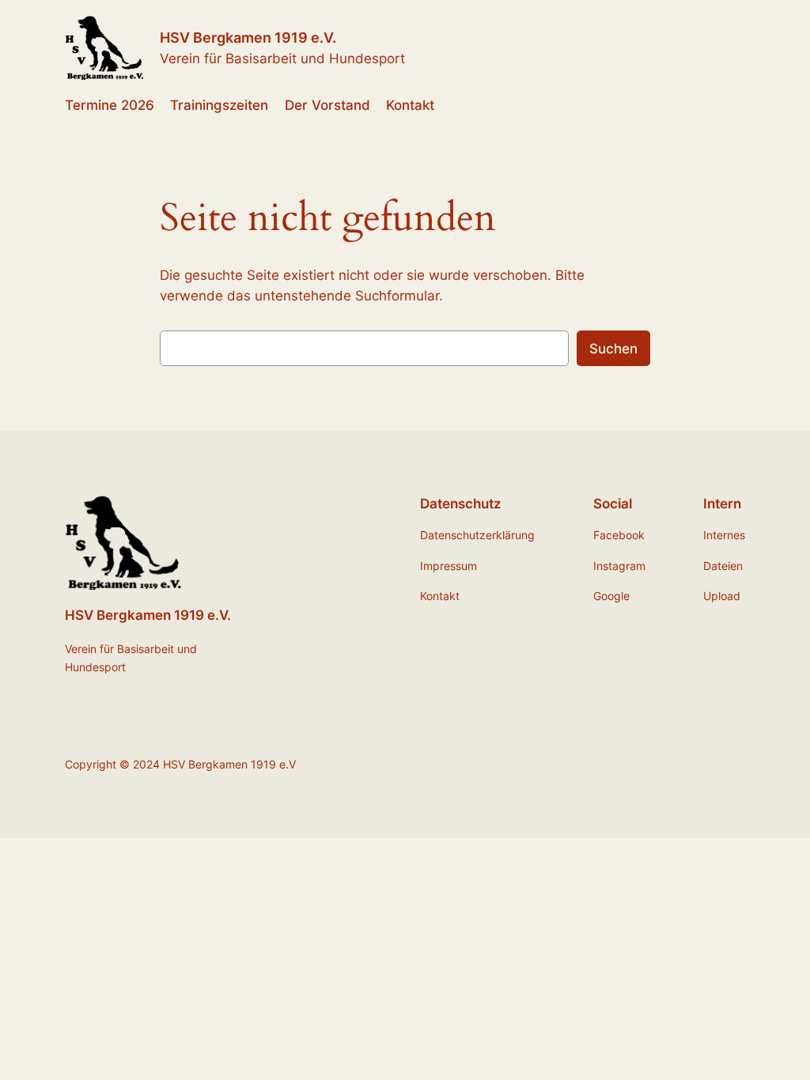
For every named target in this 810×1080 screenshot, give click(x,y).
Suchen (613, 349)
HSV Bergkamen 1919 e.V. (248, 37)
